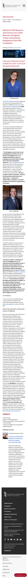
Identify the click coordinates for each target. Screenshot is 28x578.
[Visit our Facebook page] (5, 539)
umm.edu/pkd (9, 304)
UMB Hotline (6, 569)
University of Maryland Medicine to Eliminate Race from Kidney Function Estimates (15, 439)
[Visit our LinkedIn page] (14, 539)
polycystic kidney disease (13, 106)
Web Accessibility (7, 563)
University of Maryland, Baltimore (13, 524)
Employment (6, 572)
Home (4, 20)
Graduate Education (10, 514)
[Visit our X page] (8, 539)
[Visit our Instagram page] (17, 539)
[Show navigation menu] (24, 6)
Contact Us (7, 550)
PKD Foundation (9, 101)
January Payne (17, 47)
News (9, 20)
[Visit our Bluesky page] (20, 540)
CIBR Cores (7, 517)
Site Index (5, 566)
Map (4, 575)
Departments (8, 503)
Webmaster (6, 560)
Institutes (7, 511)
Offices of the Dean (10, 519)
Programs (7, 506)
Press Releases (16, 20)
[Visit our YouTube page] (11, 539)
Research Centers (10, 508)
